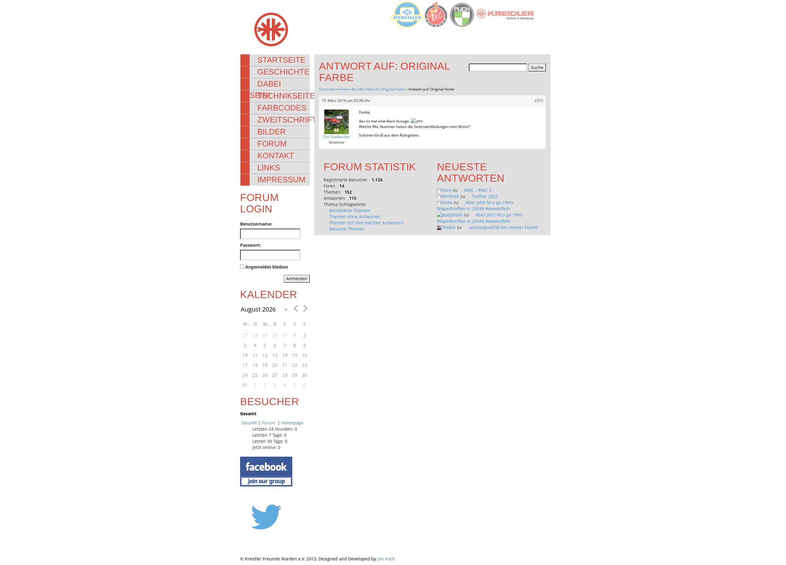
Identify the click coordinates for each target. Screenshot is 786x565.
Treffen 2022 (485, 196)
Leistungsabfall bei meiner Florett (503, 227)
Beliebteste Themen (349, 210)
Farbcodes (281, 107)
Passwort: (250, 245)
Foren (343, 89)
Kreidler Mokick (365, 89)
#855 (539, 100)
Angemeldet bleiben (266, 267)
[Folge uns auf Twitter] (266, 516)
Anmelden (296, 278)
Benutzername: (256, 224)
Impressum (281, 179)
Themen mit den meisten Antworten (366, 223)
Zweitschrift (287, 119)
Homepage (292, 423)
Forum (272, 143)
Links (268, 167)
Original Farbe (393, 89)
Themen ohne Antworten (354, 216)
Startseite (281, 59)
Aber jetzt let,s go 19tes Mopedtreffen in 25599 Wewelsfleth (475, 205)
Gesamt (249, 423)
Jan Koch (386, 559)
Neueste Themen (346, 229)
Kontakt (275, 155)
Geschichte (283, 71)
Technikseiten (289, 95)
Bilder (271, 131)
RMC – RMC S (478, 190)
